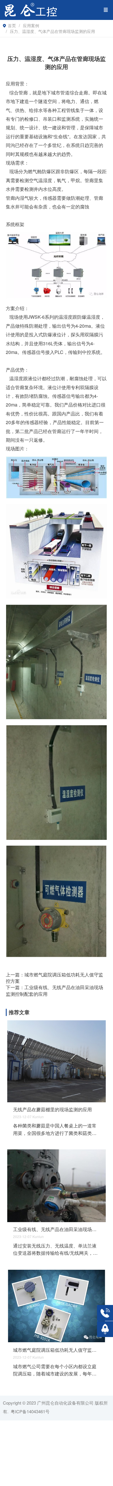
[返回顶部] (105, 1329)
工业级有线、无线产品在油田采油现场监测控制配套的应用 (56, 1229)
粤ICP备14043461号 (30, 1411)
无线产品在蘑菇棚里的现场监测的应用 (52, 1109)
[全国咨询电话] (105, 1313)
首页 (12, 25)
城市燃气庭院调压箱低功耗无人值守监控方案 (56, 1350)
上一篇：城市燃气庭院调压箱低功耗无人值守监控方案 (54, 977)
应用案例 (31, 25)
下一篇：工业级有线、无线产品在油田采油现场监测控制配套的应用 (54, 990)
